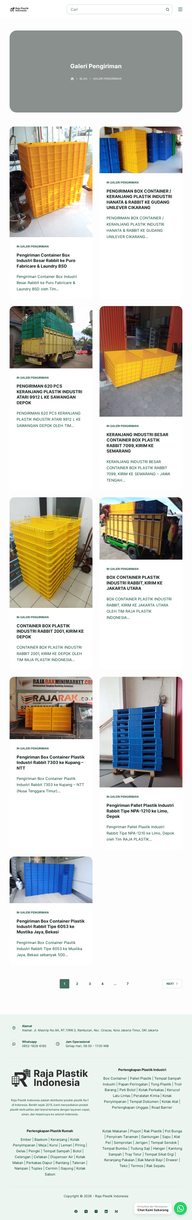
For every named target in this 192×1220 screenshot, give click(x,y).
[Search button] (167, 9)
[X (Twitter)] (86, 1211)
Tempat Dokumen (144, 1101)
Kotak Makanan (114, 1131)
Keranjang (59, 1139)
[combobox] (115, 9)
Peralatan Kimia (146, 1095)
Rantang (62, 1162)
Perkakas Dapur (39, 1162)
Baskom (41, 1139)
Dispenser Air (61, 1157)
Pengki (34, 1151)
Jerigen (141, 1142)
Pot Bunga (173, 1131)
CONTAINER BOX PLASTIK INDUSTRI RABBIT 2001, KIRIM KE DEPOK (50, 631)
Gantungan (150, 1136)
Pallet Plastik (140, 1078)
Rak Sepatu (155, 1166)
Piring (80, 1145)
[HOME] (72, 79)
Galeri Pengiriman (34, 246)
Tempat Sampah (56, 1151)
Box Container (115, 1078)
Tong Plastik (161, 1084)
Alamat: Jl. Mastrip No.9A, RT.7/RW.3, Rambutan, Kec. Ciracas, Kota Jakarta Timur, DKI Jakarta (90, 1030)
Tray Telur (133, 1154)
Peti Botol (127, 1090)
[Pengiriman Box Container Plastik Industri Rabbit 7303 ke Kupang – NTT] (51, 708)
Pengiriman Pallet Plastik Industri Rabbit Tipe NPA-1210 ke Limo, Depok (140, 811)
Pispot (135, 1131)
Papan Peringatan (133, 1084)
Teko (123, 1166)
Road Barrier (161, 1107)
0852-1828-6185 (34, 1046)
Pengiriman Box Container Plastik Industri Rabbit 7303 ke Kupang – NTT (51, 763)
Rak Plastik (153, 1131)
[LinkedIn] (106, 1211)
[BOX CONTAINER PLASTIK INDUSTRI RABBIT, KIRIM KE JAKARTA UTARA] (141, 528)
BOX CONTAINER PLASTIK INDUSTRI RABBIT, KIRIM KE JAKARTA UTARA (134, 583)
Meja (42, 1145)
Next (170, 983)
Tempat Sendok (164, 1142)
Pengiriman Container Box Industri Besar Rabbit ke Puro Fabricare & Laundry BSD (46, 261)
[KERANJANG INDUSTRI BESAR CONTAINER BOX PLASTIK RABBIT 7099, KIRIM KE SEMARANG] (141, 361)
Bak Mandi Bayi (150, 1160)
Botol (77, 1151)
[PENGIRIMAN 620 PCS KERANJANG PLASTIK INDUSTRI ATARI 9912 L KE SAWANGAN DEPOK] (51, 337)
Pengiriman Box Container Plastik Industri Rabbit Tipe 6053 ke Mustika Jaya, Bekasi (51, 927)
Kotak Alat (170, 1101)
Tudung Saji (140, 1148)
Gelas (21, 1151)
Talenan (78, 1162)
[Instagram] (96, 1211)
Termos (137, 1166)
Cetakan (40, 1157)
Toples (36, 1168)
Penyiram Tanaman (122, 1136)
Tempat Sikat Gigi (159, 1154)
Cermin (51, 1168)
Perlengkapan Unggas (130, 1107)
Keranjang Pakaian (119, 1160)
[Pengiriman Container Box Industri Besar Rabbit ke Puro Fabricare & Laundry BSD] (51, 182)
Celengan (23, 1157)
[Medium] (116, 1211)
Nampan (21, 1168)
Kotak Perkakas (151, 1090)
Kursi (53, 1145)
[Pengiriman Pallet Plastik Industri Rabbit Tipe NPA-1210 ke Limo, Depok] (141, 732)
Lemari (66, 1145)
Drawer (172, 1160)
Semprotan (123, 1142)
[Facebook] (76, 1211)
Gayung (67, 1168)
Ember (26, 1139)
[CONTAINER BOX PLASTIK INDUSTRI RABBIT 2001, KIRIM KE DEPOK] (51, 552)
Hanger (159, 1148)
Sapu (166, 1136)
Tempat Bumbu (114, 1148)
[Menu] (180, 9)
